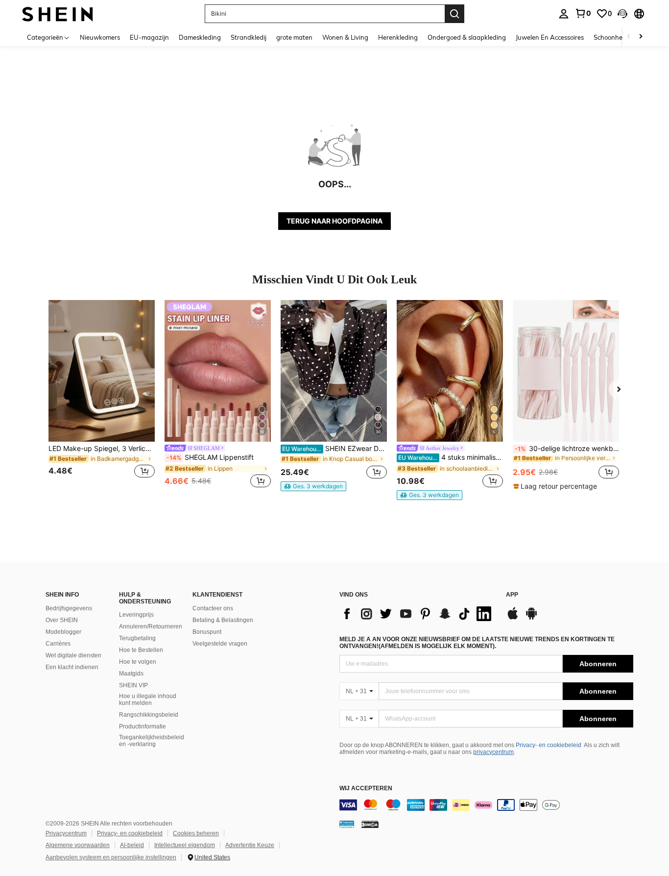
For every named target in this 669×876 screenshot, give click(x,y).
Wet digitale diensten (73, 655)
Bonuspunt (206, 631)
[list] (417, 613)
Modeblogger (63, 631)
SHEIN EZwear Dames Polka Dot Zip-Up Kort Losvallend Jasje (334, 448)
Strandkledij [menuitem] (248, 37)
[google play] (531, 618)
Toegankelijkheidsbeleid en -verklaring (151, 741)
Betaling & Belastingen (222, 620)
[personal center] (564, 14)
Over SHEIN (62, 620)
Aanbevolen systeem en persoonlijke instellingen (111, 857)
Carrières (58, 643)
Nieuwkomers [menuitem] (100, 37)
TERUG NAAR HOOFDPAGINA (334, 221)
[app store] (513, 618)
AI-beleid (132, 845)
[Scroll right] (640, 37)
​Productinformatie (142, 726)
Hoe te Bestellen (141, 650)
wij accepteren (365, 788)
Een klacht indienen (72, 667)
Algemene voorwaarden (78, 845)
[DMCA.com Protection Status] (370, 824)
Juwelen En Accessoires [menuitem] (550, 37)
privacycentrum (493, 752)
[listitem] (101, 395)
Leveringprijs (136, 614)
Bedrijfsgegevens (69, 608)
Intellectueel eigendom (184, 845)
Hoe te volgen (137, 661)
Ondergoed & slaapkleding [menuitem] (467, 37)
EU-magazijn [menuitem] (149, 37)
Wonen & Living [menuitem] (345, 37)
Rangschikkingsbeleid (148, 714)
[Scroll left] (628, 37)
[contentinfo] (486, 805)
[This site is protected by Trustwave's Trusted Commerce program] (346, 824)
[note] (313, 486)
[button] (622, 14)
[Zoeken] (454, 13)
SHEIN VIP (133, 685)
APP (512, 595)
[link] (582, 13)
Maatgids (131, 673)
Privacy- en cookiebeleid (548, 745)
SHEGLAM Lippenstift (210, 457)
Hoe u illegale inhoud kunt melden (147, 699)
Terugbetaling (137, 638)
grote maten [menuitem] (294, 37)
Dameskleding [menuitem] (200, 37)
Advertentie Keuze (249, 845)
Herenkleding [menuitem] (398, 37)
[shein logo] (57, 13)
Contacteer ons (212, 608)
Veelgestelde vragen (219, 643)
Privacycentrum (66, 833)
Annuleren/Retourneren (150, 626)
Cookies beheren (196, 833)
